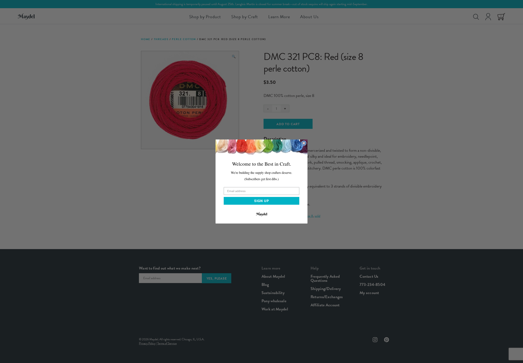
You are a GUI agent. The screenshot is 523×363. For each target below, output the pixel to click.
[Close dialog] (304, 143)
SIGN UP (261, 200)
